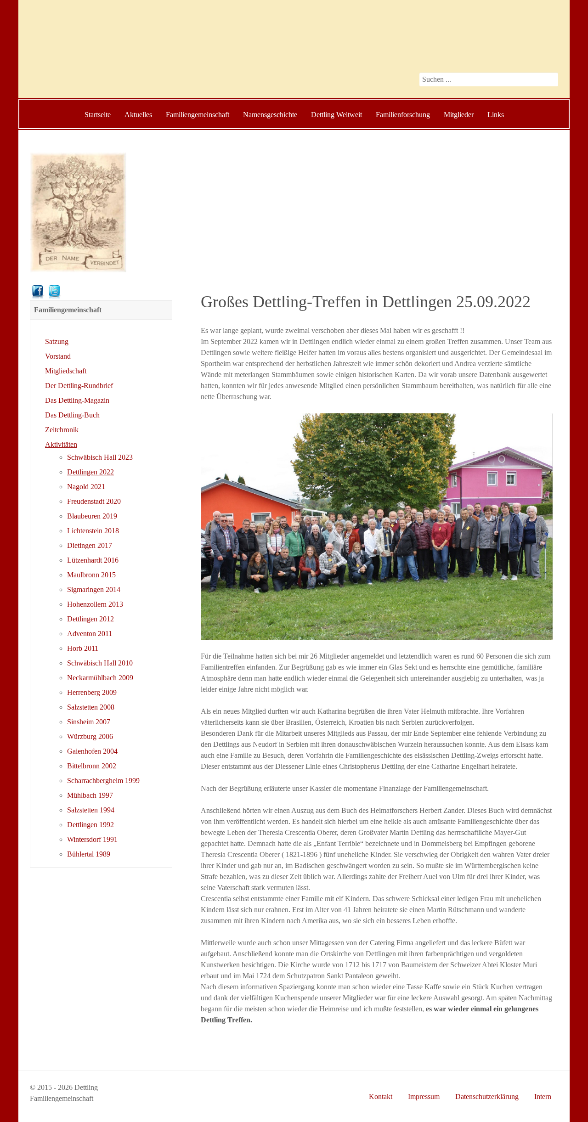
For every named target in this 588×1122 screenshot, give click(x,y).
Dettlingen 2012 (90, 619)
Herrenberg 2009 (92, 692)
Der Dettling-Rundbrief (79, 385)
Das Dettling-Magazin (77, 400)
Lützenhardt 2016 (93, 560)
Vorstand (58, 356)
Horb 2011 (82, 648)
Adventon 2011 (89, 633)
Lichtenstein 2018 (93, 531)
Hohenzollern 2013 (95, 604)
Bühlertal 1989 (88, 854)
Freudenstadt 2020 (94, 501)
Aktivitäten (61, 444)
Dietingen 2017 (89, 545)
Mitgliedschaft (65, 371)
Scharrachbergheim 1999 (103, 780)
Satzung (56, 341)
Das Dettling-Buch (72, 415)
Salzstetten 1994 (90, 810)
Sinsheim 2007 (88, 722)
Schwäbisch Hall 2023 (100, 457)
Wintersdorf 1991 (92, 839)
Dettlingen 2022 (90, 472)
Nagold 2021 (86, 487)
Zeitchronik (62, 430)
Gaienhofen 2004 (92, 751)
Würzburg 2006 (90, 736)
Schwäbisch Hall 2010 (100, 663)
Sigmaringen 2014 (93, 589)
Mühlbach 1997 (90, 795)
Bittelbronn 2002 (91, 766)
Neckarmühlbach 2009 (100, 678)
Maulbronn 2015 (91, 575)
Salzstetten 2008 (90, 707)
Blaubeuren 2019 (92, 516)
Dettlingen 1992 (90, 825)
